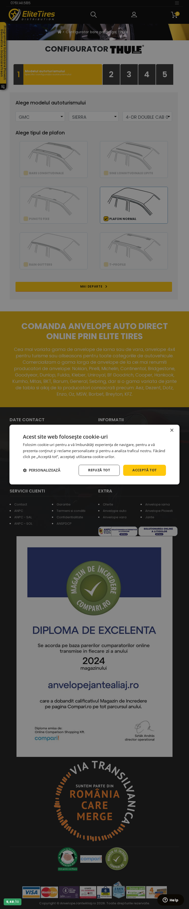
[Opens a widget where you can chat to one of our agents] (170, 900)
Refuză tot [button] (99, 470)
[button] (41, 470)
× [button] (171, 430)
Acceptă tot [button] (144, 470)
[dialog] (94, 454)
